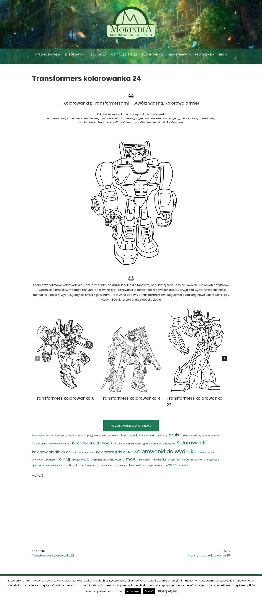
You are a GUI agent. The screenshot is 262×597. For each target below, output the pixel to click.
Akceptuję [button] (133, 591)
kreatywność (80, 459)
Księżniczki (96, 460)
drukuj (175, 435)
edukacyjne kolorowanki (205, 435)
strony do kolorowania (86, 465)
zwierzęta (184, 465)
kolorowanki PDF (206, 452)
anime (49, 435)
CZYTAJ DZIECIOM (124, 54)
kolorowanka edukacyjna (133, 443)
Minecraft (144, 459)
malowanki (117, 459)
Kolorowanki (191, 442)
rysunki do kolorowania (47, 465)
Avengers (70, 435)
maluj (132, 459)
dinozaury (162, 435)
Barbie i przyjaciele (89, 435)
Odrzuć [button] (149, 591)
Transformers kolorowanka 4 (130, 398)
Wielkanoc (159, 465)
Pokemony (198, 459)
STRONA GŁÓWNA (47, 54)
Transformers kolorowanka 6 (64, 398)
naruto (186, 459)
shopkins (68, 465)
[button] (189, 54)
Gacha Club (39, 443)
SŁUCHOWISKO (152, 54)
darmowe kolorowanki (137, 435)
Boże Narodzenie (110, 435)
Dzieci (186, 435)
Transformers (120, 465)
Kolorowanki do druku (114, 452)
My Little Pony (174, 460)
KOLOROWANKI (75, 54)
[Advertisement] (131, 508)
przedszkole (213, 459)
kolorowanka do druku (58, 443)
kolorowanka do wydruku (95, 443)
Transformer (106, 465)
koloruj (63, 459)
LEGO (106, 459)
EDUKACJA (98, 54)
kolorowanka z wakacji (162, 443)
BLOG (223, 54)
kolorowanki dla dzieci (51, 451)
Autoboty (59, 435)
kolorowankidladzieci (84, 452)
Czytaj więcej (167, 591)
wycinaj (171, 465)
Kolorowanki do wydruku (165, 451)
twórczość (135, 465)
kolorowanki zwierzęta (44, 459)
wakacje (148, 465)
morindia (159, 459)
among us (38, 435)
